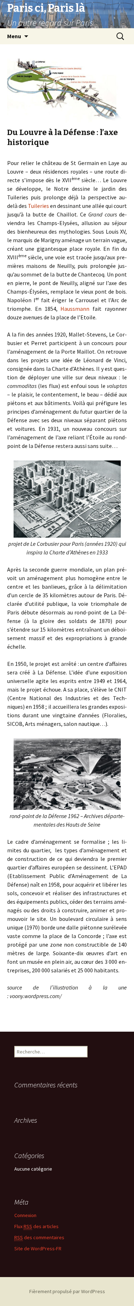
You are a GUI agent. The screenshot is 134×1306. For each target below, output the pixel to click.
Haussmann (74, 308)
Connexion (25, 1215)
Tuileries (38, 205)
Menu (14, 36)
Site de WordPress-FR (37, 1248)
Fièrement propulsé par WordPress (67, 1291)
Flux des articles (36, 1226)
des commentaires (39, 1237)
